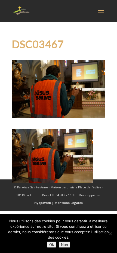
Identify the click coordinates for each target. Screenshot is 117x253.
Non (64, 244)
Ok (51, 244)
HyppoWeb (42, 203)
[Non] (110, 233)
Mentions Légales (68, 203)
